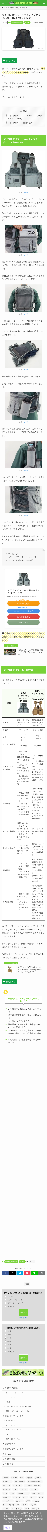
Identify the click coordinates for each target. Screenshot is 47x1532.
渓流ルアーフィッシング (14, 1416)
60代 (9, 1348)
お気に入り (10, 60)
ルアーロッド (10, 1421)
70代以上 (10, 1351)
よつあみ (38, 1478)
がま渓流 (29, 1478)
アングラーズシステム (34, 1481)
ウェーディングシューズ (14, 1393)
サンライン (34, 1489)
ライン (8, 1434)
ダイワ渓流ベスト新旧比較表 (20, 122)
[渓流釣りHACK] (23, 3)
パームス (6, 1509)
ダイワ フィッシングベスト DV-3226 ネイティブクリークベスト (23, 591)
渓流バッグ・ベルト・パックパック (18, 1411)
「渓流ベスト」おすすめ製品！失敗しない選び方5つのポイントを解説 (30, 652)
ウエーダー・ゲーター (13, 1397)
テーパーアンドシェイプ (11, 1505)
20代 (9, 1334)
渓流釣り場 (9, 1464)
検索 (27, 1284)
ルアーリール (10, 1425)
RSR (22, 1478)
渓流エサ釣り (10, 1443)
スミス (41, 1497)
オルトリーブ (17, 1485)
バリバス (33, 1505)
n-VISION (14, 1478)
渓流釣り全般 (10, 1459)
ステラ (25, 1497)
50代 (9, 1344)
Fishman (6, 1478)
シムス (12, 1493)
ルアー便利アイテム (13, 1439)
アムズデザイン (19, 1481)
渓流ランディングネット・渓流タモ (18, 1406)
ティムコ (36, 1501)
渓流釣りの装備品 (17, 22)
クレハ (15, 1489)
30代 (9, 1338)
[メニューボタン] (3, 3)
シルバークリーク (37, 1493)
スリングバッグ (8, 1501)
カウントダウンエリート (32, 1485)
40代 (9, 1341)
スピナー (33, 1497)
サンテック (23, 1489)
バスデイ (24, 1505)
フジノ (27, 1509)
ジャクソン (16, 1497)
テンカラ (10, 1306)
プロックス (35, 1509)
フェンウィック (17, 1509)
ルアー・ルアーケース (13, 1430)
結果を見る (23, 1317)
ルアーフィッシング (15, 1299)
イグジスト (6, 1485)
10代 (9, 1331)
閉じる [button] (7, 1528)
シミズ (5, 1493)
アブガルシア (7, 1481)
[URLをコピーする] (41, 1273)
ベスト (27, 22)
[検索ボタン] (44, 3)
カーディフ (6, 1489)
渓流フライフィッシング (14, 1449)
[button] (5, 1273)
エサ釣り (10, 1296)
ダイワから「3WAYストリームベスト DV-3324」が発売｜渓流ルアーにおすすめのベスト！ (30, 969)
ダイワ (26, 192)
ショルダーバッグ (23, 1493)
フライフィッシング (15, 1303)
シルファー (6, 1497)
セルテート (19, 1501)
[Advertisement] (23, 1152)
